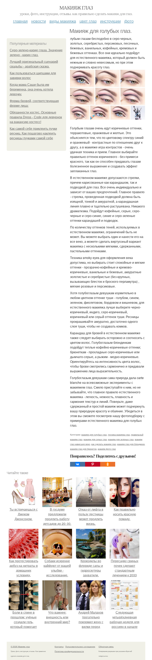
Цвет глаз (88, 21)
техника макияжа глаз (119, 434)
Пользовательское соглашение (80, 646)
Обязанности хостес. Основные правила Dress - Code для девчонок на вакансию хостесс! (36, 117)
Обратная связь (106, 646)
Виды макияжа (62, 21)
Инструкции (110, 21)
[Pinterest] (92, 464)
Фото (129, 21)
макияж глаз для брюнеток (83, 448)
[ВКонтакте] (77, 464)
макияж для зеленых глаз (121, 439)
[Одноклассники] (107, 464)
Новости (38, 21)
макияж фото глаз (107, 448)
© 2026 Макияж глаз (20, 646)
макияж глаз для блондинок (131, 444)
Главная (20, 21)
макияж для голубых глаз (94, 434)
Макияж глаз (76, 7)
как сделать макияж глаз (103, 444)
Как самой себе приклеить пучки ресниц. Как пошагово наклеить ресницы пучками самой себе (33, 133)
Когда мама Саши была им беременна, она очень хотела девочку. (31, 89)
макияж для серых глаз (95, 439)
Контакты (59, 646)
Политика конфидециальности (69, 651)
